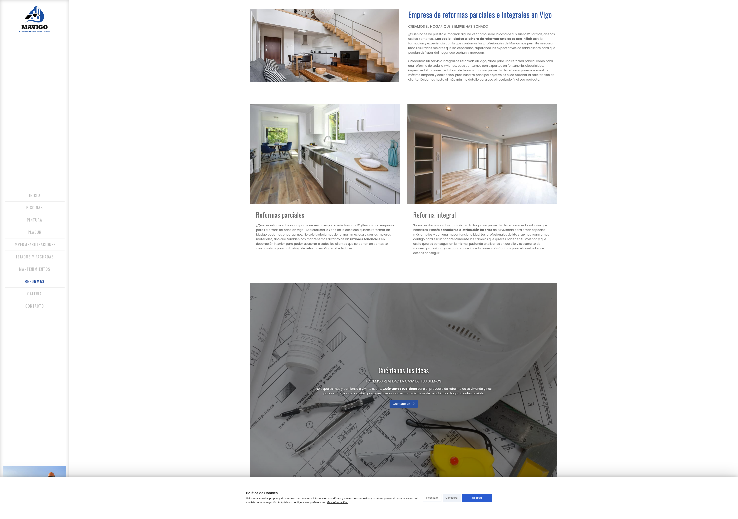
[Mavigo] (34, 19)
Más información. (337, 502)
